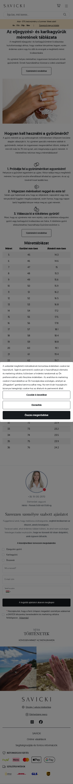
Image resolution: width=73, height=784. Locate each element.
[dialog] (36, 392)
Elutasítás (37, 405)
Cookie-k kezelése (36, 394)
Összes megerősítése (36, 415)
